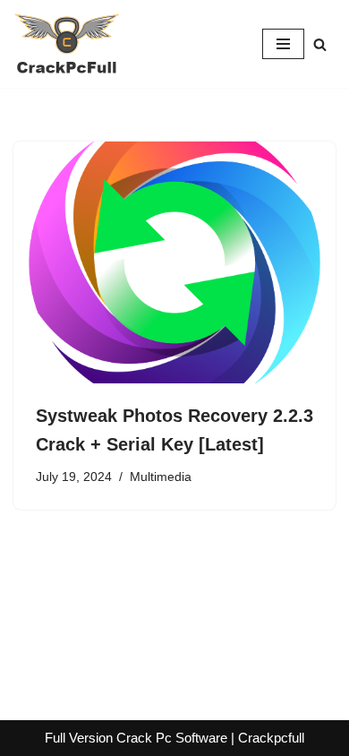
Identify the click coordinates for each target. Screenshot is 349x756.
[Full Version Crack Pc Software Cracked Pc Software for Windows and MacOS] (67, 44)
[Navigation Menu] (283, 44)
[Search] (320, 44)
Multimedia (161, 477)
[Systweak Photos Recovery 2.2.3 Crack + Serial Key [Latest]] (174, 262)
